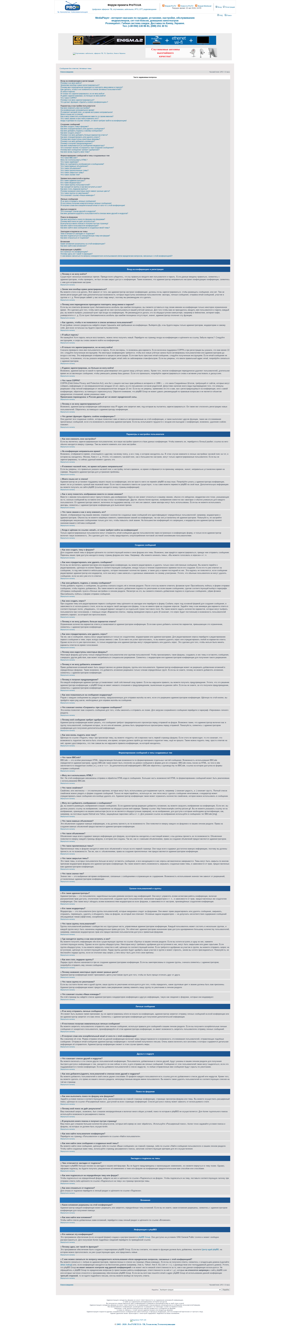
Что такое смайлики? (70, 162)
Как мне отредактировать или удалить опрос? (80, 137)
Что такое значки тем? (70, 175)
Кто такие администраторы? (73, 181)
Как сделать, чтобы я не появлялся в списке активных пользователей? (91, 89)
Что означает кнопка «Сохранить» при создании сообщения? (87, 148)
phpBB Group (144, 1237)
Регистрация (230, 7)
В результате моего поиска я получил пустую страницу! (84, 223)
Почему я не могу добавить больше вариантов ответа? (84, 135)
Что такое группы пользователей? (75, 185)
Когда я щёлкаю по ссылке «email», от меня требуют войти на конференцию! (94, 121)
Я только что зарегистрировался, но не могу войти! (82, 94)
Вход (219, 7)
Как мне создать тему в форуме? (75, 126)
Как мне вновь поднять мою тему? (75, 152)
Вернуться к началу (68, 285)
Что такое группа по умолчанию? (75, 193)
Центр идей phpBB (210, 1249)
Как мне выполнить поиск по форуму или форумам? (83, 219)
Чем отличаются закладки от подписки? (78, 234)
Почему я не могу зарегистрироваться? (77, 100)
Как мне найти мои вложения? (74, 246)
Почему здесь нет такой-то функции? (77, 254)
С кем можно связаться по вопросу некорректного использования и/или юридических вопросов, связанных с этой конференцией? (116, 256)
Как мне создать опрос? (71, 133)
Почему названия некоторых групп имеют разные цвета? (85, 191)
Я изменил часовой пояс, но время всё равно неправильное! (87, 112)
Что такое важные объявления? (74, 166)
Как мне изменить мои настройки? (75, 108)
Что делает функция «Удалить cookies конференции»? (84, 102)
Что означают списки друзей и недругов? (78, 211)
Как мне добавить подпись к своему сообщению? (82, 131)
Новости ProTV (186, 6)
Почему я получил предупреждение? (76, 143)
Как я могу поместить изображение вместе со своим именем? (87, 116)
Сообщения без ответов (69, 68)
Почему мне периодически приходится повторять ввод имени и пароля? (92, 87)
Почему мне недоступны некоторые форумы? (80, 139)
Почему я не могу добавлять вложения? (78, 141)
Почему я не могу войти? (71, 83)
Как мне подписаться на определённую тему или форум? (85, 236)
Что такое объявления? (71, 168)
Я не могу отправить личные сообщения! (78, 201)
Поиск (229, 15)
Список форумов (66, 72)
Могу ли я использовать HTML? (74, 160)
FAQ (221, 15)
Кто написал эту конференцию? (74, 252)
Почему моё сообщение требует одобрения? (80, 150)
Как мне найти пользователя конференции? (80, 226)
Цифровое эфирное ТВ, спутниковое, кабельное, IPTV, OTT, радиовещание (124, 9)
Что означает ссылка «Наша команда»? (78, 195)
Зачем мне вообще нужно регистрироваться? (80, 85)
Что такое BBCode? (69, 158)
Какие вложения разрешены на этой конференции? (83, 244)
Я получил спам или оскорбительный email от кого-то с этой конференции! (93, 205)
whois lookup (66, 1265)
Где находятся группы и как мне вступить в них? (81, 187)
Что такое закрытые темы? (72, 173)
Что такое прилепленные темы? (75, 170)
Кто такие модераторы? (71, 183)
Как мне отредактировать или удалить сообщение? (83, 129)
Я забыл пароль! (68, 92)
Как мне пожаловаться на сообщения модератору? (83, 146)
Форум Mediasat (204, 6)
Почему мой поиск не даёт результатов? (78, 221)
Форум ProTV (170, 6)
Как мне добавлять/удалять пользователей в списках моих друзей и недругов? (94, 213)
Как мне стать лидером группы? (74, 189)
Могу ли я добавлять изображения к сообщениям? (82, 164)
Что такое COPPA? (69, 98)
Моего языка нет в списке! (72, 114)
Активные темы (85, 68)
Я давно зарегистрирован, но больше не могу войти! (83, 96)
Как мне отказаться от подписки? (75, 238)
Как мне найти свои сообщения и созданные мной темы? (85, 228)
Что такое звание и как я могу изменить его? (80, 119)
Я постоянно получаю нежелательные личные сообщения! (86, 203)
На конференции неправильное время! (77, 110)
